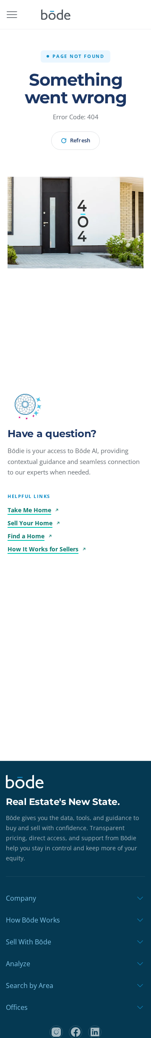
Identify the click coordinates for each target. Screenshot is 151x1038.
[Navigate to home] (55, 14)
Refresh (80, 140)
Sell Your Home (30, 523)
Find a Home (26, 536)
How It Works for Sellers (43, 549)
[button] (25, 404)
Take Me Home (29, 510)
